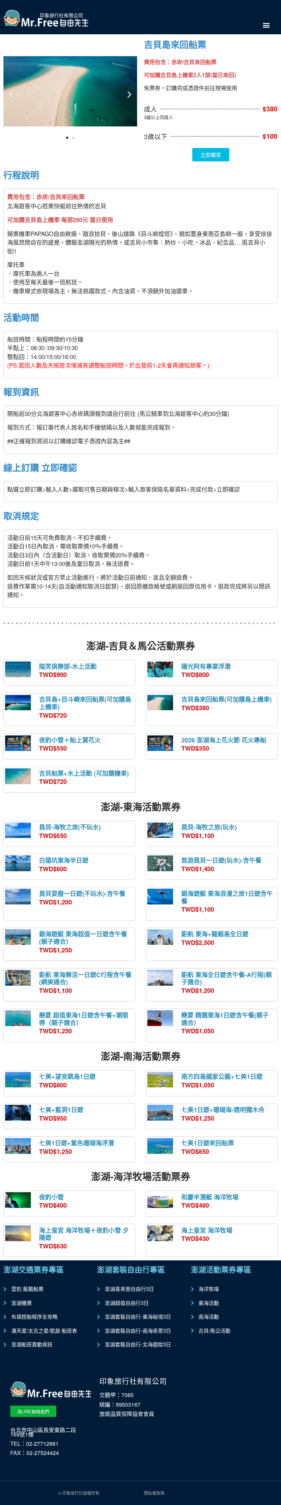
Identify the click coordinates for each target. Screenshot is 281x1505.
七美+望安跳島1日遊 (67, 1076)
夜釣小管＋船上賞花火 (70, 740)
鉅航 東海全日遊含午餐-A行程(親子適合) (226, 978)
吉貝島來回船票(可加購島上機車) (226, 699)
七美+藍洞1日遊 (61, 1109)
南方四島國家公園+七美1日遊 (221, 1076)
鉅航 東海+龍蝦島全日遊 (214, 933)
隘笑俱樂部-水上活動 (68, 666)
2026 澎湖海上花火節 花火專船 (223, 740)
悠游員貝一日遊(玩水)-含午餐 (221, 860)
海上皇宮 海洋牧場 (206, 1230)
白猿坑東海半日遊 (63, 860)
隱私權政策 (154, 1493)
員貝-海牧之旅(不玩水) (70, 827)
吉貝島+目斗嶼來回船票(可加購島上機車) (85, 703)
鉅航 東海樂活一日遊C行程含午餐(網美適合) (85, 978)
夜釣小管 (51, 1197)
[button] (266, 25)
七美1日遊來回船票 (207, 1142)
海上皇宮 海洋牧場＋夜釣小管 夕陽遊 (84, 1234)
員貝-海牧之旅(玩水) (209, 827)
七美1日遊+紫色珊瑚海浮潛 (76, 1142)
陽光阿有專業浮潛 (206, 666)
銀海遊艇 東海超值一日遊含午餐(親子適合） (83, 937)
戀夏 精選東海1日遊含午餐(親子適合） (225, 1019)
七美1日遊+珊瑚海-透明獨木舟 (223, 1109)
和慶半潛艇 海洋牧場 (210, 1197)
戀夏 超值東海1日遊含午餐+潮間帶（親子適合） (83, 1019)
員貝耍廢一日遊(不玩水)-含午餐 (82, 893)
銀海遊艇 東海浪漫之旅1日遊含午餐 (227, 897)
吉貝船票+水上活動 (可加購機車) (84, 773)
